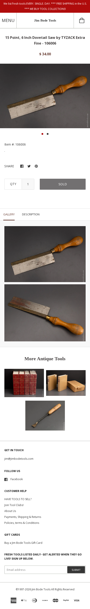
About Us (10, 511)
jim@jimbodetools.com (18, 459)
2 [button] (47, 134)
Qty (13, 184)
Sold (63, 184)
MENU (8, 20)
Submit (76, 569)
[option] (45, 96)
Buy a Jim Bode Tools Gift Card (23, 543)
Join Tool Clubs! (14, 505)
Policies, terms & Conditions (21, 523)
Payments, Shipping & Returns (22, 517)
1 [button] (42, 134)
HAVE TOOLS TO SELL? (17, 499)
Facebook (16, 479)
